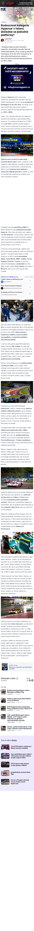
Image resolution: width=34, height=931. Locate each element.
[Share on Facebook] (30, 680)
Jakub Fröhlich (11, 702)
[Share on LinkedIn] (32, 680)
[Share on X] (27, 680)
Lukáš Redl (10, 694)
